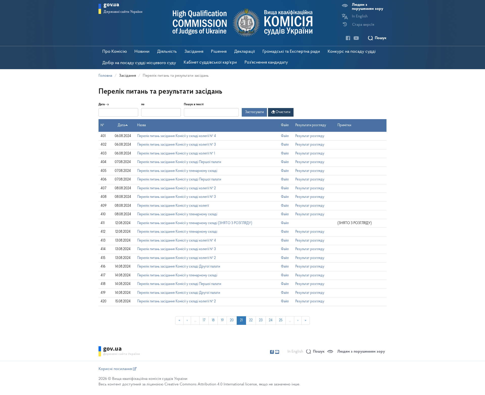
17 (204, 320)
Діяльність (167, 51)
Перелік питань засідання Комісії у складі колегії (173, 206)
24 (271, 320)
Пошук (380, 38)
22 (251, 320)
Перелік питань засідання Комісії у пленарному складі (177, 171)
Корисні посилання (116, 369)
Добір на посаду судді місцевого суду (139, 63)
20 (232, 320)
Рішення (219, 51)
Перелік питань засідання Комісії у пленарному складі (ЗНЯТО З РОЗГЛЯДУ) (194, 223)
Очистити (282, 112)
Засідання (193, 51)
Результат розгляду (309, 136)
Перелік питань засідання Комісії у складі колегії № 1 (176, 153)
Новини (142, 51)
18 (213, 320)
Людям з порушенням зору (367, 7)
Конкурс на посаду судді (352, 51)
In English (360, 16)
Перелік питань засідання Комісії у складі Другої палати (178, 267)
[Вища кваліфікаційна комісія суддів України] (243, 23)
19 (222, 320)
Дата (121, 125)
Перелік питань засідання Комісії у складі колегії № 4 (176, 136)
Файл (285, 136)
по (142, 104)
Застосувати (254, 112)
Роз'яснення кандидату (266, 62)
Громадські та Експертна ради (291, 51)
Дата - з (104, 104)
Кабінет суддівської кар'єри (210, 62)
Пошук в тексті (194, 104)
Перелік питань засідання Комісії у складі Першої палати (179, 162)
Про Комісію (114, 51)
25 (280, 320)
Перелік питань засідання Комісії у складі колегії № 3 (176, 145)
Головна (105, 76)
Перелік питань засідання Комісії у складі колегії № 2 (176, 188)
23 (260, 320)
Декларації (244, 51)
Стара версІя (363, 25)
